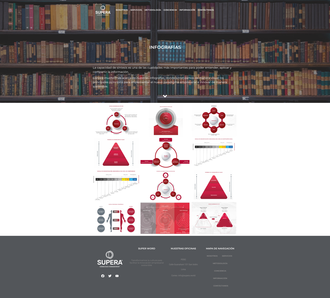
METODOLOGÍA (220, 263)
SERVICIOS (227, 256)
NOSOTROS (212, 256)
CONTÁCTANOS (220, 286)
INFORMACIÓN (220, 278)
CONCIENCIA (220, 271)
